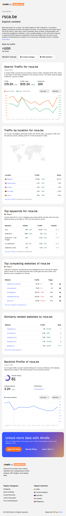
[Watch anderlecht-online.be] (60, 284)
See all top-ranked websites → (13, 350)
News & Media (8, 492)
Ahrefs (60, 512)
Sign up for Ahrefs (10, 199)
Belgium (9, 179)
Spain (9, 195)
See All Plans (31, 449)
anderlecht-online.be (14, 284)
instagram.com (12, 337)
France (9, 187)
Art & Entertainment (10, 501)
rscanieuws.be (11, 288)
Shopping (6, 489)
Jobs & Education (9, 498)
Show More (6, 39)
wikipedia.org (11, 329)
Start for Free (14, 449)
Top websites (6, 11)
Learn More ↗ (48, 449)
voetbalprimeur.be (13, 296)
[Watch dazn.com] (60, 301)
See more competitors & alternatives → (16, 305)
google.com (11, 346)
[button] (22, 375)
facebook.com (11, 341)
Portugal (10, 191)
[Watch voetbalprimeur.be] (60, 297)
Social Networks (9, 495)
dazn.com (10, 301)
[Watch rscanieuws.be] (60, 288)
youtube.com (11, 333)
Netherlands (11, 183)
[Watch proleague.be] (60, 292)
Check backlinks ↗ (39, 389)
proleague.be (11, 292)
